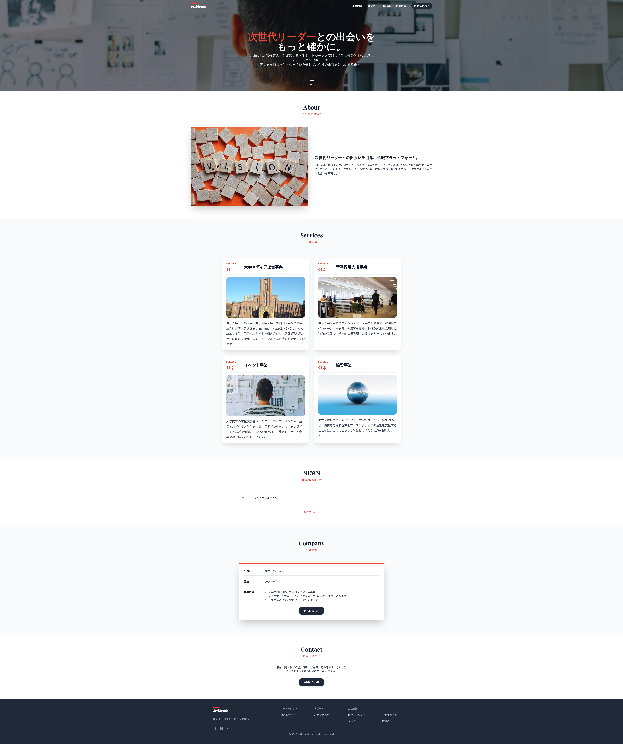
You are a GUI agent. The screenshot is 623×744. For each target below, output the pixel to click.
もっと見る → (311, 512)
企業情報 (401, 6)
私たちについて (357, 715)
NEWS (387, 6)
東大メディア (288, 715)
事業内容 (357, 6)
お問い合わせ (422, 6)
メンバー (373, 6)
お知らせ (387, 721)
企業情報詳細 (389, 715)
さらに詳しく (311, 611)
